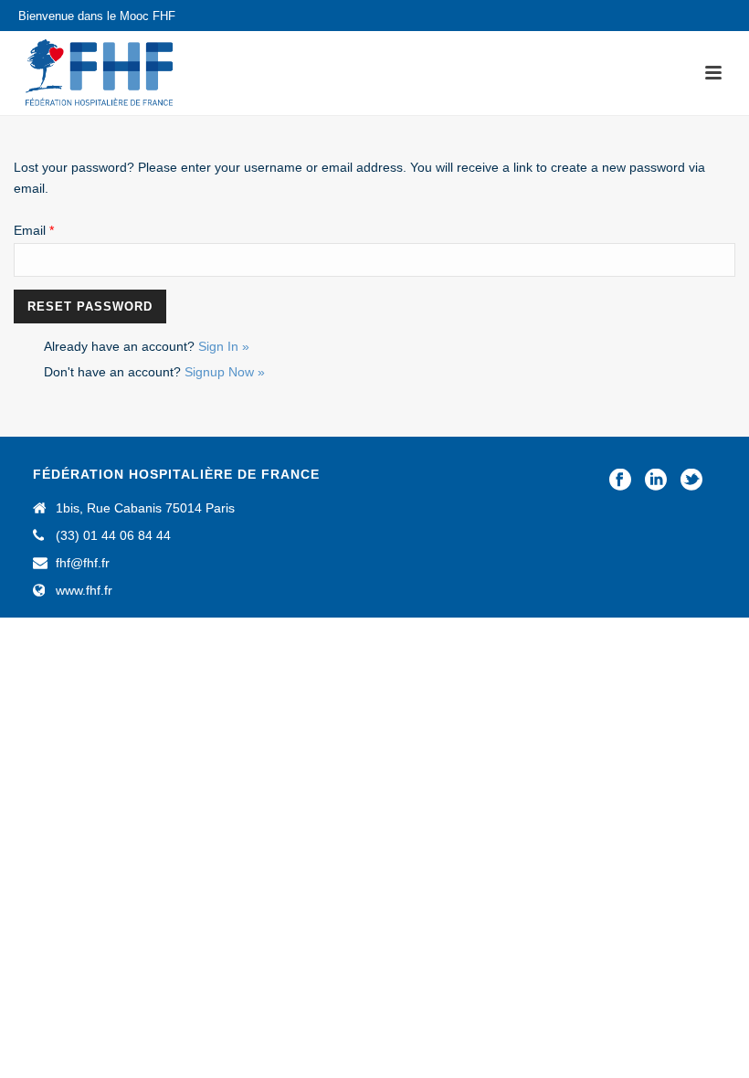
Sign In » (223, 346)
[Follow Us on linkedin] (656, 480)
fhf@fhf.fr (83, 562)
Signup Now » (225, 372)
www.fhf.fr (84, 590)
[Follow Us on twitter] (691, 480)
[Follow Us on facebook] (620, 480)
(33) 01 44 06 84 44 (113, 535)
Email (34, 230)
